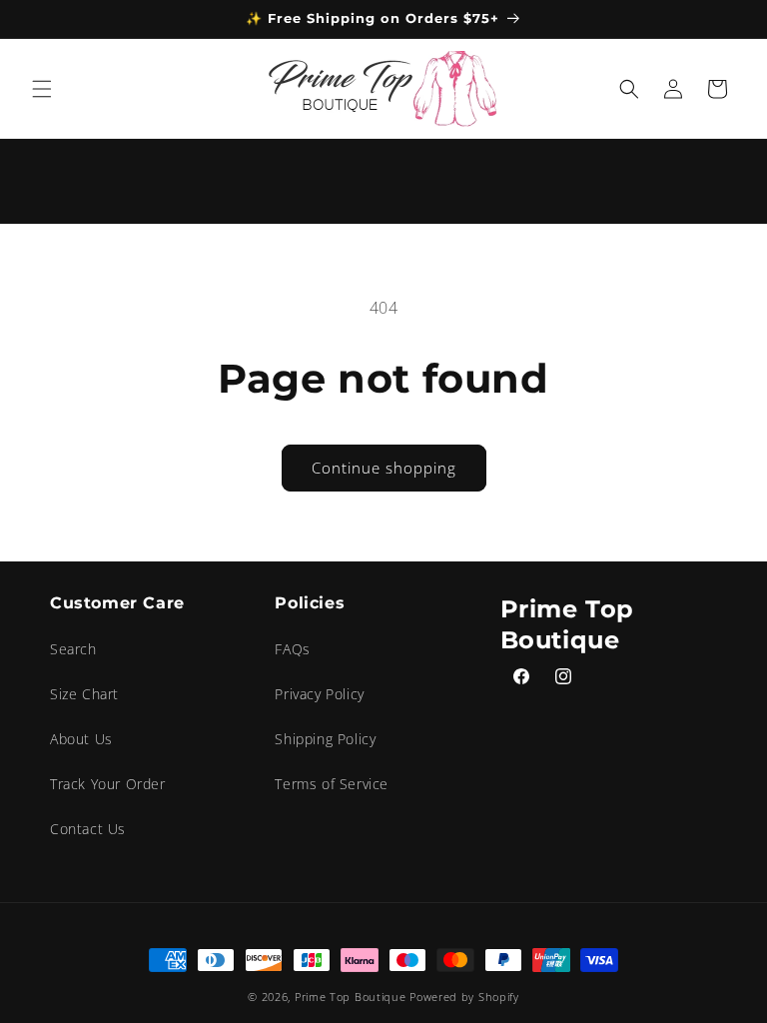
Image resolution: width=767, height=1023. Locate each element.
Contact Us (88, 828)
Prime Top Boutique (352, 996)
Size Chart (84, 693)
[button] (42, 89)
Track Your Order (108, 783)
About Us (81, 738)
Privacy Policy (319, 693)
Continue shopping (384, 468)
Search (73, 648)
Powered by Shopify (464, 996)
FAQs (292, 648)
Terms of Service (331, 783)
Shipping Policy (325, 738)
